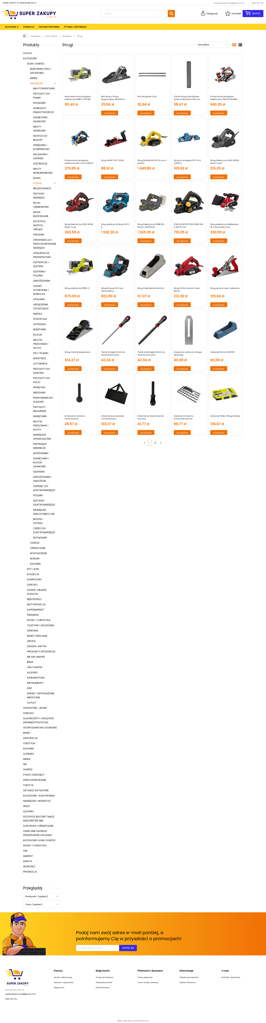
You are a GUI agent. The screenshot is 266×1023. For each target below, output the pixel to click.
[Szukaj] (171, 13)
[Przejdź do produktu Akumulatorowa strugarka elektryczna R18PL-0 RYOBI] (80, 74)
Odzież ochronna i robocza (40, 290)
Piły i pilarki (40, 353)
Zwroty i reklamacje (63, 977)
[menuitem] (10, 27)
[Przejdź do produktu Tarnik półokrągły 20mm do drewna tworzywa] (152, 330)
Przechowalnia (102, 987)
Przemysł (33, 615)
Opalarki (39, 299)
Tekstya (28, 785)
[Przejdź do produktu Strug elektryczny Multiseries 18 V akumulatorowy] (225, 202)
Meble (34, 78)
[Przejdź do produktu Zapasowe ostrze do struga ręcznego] (189, 330)
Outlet (27, 53)
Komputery (34, 579)
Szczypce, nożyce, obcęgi (39, 225)
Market (28, 856)
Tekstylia (29, 743)
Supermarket (35, 609)
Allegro (32, 672)
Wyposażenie (38, 553)
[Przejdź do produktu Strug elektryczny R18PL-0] (80, 266)
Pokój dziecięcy (33, 774)
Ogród (34, 543)
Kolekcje (33, 574)
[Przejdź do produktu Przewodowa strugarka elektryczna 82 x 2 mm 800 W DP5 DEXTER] (80, 138)
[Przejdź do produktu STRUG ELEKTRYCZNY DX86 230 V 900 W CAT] (189, 202)
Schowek (236, 13)
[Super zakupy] (17, 977)
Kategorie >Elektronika (39, 795)
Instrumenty (35, 683)
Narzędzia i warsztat (37, 801)
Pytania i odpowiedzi (63, 982)
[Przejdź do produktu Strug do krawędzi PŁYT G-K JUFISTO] (189, 138)
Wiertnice (39, 358)
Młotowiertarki (44, 88)
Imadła (37, 313)
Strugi (37, 183)
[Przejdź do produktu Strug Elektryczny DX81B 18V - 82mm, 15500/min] (152, 202)
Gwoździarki (41, 281)
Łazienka (28, 754)
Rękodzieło (34, 599)
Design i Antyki (36, 646)
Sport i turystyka (38, 620)
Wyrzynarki (40, 453)
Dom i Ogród (35, 63)
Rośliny (35, 558)
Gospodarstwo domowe (40, 727)
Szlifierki (39, 471)
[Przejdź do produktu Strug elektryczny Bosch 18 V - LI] (116, 202)
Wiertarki (39, 329)
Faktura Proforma (187, 982)
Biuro (26, 733)
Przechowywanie (34, 780)
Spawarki (39, 103)
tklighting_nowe (35, 708)
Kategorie (30, 58)
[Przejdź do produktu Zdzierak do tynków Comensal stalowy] (189, 394)
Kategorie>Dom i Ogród (39, 840)
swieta (27, 861)
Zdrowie (32, 630)
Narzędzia (36, 83)
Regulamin (59, 987)
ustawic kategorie (36, 790)
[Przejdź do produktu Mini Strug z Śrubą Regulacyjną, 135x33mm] (116, 74)
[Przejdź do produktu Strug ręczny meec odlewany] (225, 266)
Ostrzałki (39, 324)
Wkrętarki (40, 416)
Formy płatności (145, 977)
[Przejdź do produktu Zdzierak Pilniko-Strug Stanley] (225, 394)
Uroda (31, 641)
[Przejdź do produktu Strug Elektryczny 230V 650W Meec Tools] (225, 138)
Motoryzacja (36, 604)
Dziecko (32, 584)
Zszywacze (40, 163)
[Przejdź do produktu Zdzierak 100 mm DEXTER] (225, 330)
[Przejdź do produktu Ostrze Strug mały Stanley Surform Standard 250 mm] (189, 74)
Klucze (37, 334)
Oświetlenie (38, 548)
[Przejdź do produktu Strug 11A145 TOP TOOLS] (116, 138)
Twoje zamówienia (104, 977)
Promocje (30, 871)
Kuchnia (35, 564)
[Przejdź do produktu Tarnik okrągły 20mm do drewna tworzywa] (116, 330)
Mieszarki (39, 392)
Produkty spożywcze (41, 651)
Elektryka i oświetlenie (38, 826)
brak (30, 662)
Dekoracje (30, 738)
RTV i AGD (33, 569)
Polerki (38, 495)
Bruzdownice (42, 188)
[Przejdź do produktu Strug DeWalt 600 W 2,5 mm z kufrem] (152, 138)
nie (25, 764)
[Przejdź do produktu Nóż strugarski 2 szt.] (152, 74)
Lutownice (40, 363)
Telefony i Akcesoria (40, 625)
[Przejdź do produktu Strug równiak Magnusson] (80, 330)
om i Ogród (34, 667)
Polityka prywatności (189, 977)
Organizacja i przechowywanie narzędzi (44, 244)
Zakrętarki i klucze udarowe (41, 462)
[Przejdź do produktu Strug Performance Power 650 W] (189, 266)
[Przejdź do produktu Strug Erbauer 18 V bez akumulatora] (116, 266)
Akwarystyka (36, 677)
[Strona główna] (29, 14)
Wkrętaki (39, 387)
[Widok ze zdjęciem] (234, 45)
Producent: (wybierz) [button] (36, 896)
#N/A (26, 806)
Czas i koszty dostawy (148, 982)
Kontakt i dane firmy (231, 977)
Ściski (36, 178)
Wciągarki (40, 537)
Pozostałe (40, 319)
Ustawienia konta (104, 982)
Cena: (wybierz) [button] (33, 904)
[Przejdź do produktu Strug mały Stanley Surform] (152, 266)
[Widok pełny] (240, 45)
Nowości (29, 866)
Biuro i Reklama (37, 636)
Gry (29, 688)
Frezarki (38, 234)
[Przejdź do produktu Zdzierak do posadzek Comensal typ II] (116, 394)
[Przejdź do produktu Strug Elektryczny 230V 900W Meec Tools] (80, 202)
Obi (25, 851)
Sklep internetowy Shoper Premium (133, 1020)
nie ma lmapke (36, 657)
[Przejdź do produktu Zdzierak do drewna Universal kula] (80, 394)
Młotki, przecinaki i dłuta (40, 344)
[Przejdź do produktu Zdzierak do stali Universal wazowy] (152, 394)
